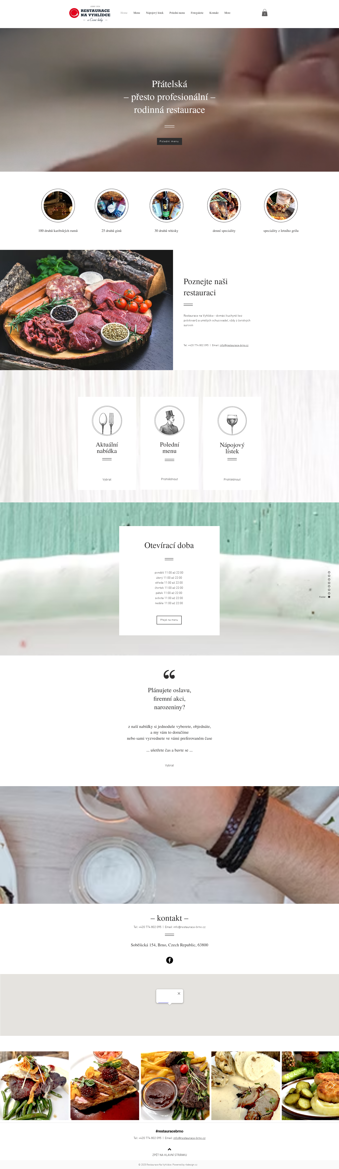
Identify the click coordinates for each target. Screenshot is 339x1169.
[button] (265, 12)
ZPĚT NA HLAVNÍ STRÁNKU (169, 1155)
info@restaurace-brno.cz (234, 345)
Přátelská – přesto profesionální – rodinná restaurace (169, 96)
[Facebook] (169, 960)
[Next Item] (333, 1085)
